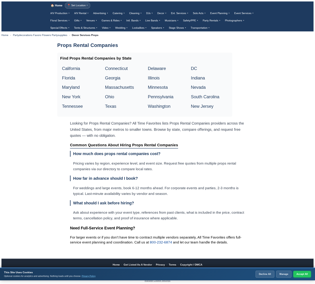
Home (4, 35)
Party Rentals (212, 20)
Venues (91, 20)
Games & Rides (112, 20)
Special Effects (60, 27)
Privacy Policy (89, 276)
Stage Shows (177, 27)
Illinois (154, 77)
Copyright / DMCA (191, 264)
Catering (119, 13)
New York (71, 96)
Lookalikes (139, 27)
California (71, 68)
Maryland (71, 87)
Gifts (78, 20)
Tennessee (72, 106)
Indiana (198, 77)
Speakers (157, 27)
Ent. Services (179, 13)
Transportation (200, 27)
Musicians (172, 20)
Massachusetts (119, 87)
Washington (159, 106)
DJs (149, 13)
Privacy (160, 264)
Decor (162, 13)
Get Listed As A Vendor (138, 264)
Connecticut (116, 68)
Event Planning (220, 13)
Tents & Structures (86, 27)
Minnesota (158, 87)
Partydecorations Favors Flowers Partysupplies (40, 35)
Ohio (109, 96)
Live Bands (152, 20)
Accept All (302, 274)
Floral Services (60, 20)
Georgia (112, 77)
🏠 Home (56, 5)
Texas (110, 106)
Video (106, 27)
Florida (68, 77)
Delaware (157, 68)
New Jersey (202, 106)
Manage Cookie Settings (157, 280)
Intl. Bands (133, 20)
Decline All (265, 274)
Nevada (198, 87)
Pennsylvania (160, 96)
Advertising (100, 13)
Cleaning (135, 13)
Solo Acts (199, 13)
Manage (283, 274)
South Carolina (205, 96)
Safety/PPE (190, 20)
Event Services (244, 13)
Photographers (234, 20)
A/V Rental (81, 13)
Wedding (121, 27)
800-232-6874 (161, 242)
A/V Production (60, 13)
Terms (172, 264)
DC (194, 68)
